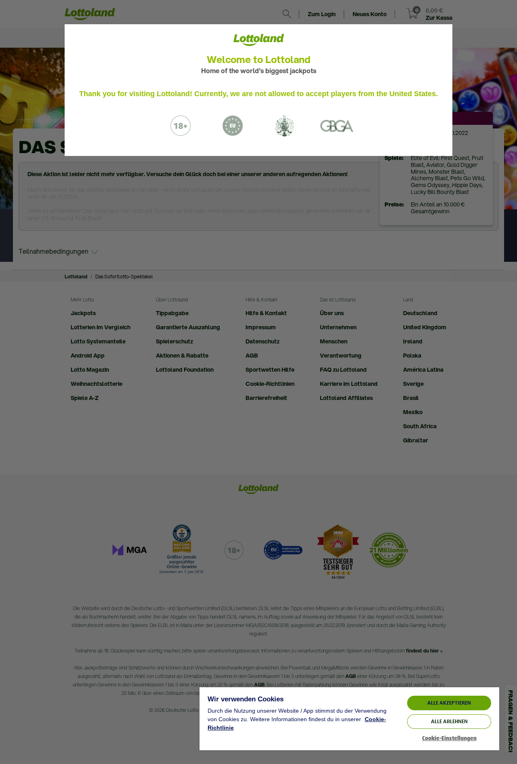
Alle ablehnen (449, 721)
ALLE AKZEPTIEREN (449, 702)
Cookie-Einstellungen (449, 738)
